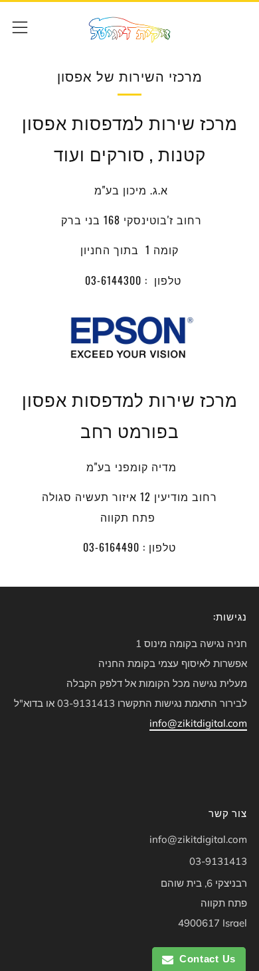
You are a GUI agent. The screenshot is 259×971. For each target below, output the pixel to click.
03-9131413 (218, 861)
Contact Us (204, 958)
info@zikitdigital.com (198, 723)
